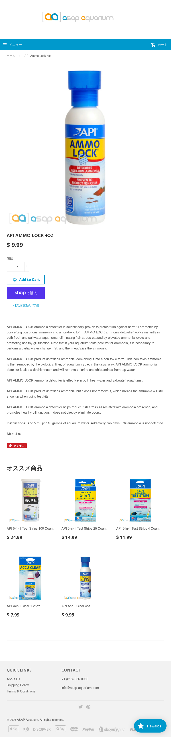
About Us (13, 678)
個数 (10, 258)
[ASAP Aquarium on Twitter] (80, 707)
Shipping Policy (18, 684)
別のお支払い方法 (25, 305)
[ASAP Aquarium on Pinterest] (88, 707)
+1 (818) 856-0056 (74, 678)
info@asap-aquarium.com (80, 687)
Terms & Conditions (21, 691)
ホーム (11, 55)
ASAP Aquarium (27, 719)
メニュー (15, 44)
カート (162, 44)
